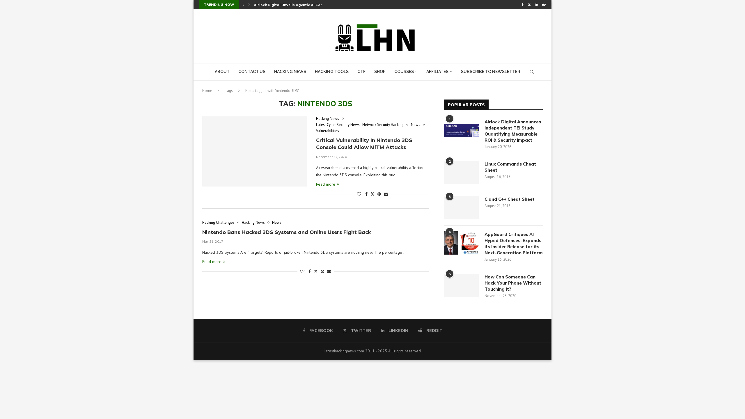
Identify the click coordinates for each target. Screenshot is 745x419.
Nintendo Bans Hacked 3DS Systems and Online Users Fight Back (286, 232)
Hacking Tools (332, 71)
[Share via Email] (386, 194)
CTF (361, 71)
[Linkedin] (536, 4)
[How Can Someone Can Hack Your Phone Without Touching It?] (461, 285)
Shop (380, 71)
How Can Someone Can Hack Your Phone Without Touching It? (513, 283)
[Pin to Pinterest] (379, 194)
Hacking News (290, 71)
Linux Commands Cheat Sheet (510, 167)
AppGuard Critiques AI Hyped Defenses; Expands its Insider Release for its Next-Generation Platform (514, 243)
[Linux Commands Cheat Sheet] (461, 172)
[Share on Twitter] (372, 194)
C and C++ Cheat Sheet (510, 199)
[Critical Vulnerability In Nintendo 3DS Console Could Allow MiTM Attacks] (254, 151)
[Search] (532, 71)
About (222, 71)
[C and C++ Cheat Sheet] (461, 207)
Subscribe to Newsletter (490, 71)
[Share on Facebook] (366, 194)
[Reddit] (544, 4)
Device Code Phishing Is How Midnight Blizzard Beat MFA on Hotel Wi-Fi (320, 5)
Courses (404, 71)
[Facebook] (523, 4)
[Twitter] (529, 4)
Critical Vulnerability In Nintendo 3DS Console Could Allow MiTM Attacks (364, 143)
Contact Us (251, 71)
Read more (325, 184)
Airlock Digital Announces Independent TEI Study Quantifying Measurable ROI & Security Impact (513, 131)
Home (207, 90)
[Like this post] (359, 194)
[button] (243, 4)
